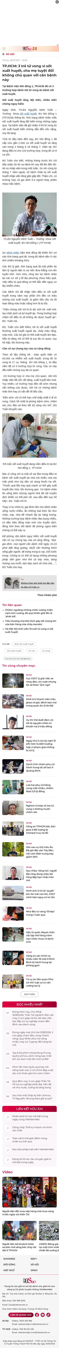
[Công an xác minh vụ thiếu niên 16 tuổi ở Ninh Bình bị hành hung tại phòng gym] (13, 958)
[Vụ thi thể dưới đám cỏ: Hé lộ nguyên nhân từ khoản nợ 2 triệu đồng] (13, 722)
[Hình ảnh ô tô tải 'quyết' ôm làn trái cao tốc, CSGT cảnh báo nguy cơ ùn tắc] (13, 893)
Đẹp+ (34, 1258)
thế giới (29, 1138)
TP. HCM (6, 1329)
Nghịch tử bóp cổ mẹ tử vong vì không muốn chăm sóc (40, 808)
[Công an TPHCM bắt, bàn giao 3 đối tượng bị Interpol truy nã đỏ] (13, 828)
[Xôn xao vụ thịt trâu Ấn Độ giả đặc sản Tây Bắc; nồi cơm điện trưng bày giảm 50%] (13, 849)
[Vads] (57, 45)
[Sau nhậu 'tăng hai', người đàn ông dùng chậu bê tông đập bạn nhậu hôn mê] (13, 873)
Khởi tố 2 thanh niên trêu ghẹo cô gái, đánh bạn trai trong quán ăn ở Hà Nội (41, 702)
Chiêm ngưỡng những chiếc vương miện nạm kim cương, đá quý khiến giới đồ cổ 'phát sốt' (29, 613)
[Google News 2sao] (17, 660)
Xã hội (35, 1264)
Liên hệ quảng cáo (20, 1315)
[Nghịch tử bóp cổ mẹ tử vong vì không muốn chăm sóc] (13, 808)
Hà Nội (5, 1321)
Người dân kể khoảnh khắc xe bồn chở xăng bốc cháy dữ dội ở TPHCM (19, 1247)
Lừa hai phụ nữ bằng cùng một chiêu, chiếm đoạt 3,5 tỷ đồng (39, 788)
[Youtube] (42, 1315)
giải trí (47, 1159)
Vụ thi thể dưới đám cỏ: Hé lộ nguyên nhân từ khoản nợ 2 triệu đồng (39, 723)
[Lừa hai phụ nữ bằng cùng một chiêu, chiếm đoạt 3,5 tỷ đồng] (13, 787)
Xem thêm (29, 994)
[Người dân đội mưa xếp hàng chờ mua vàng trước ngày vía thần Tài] (29, 1192)
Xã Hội (10, 54)
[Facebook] (37, 1315)
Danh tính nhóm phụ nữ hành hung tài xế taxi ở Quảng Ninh (40, 767)
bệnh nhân (13, 252)
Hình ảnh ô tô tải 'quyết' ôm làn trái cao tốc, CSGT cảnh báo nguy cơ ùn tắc (40, 894)
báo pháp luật (25, 1149)
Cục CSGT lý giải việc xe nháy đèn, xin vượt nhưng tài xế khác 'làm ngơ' (41, 681)
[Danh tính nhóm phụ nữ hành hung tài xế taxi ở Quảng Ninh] (13, 766)
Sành (34, 1270)
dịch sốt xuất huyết (24, 644)
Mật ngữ (9, 1270)
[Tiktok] (48, 1315)
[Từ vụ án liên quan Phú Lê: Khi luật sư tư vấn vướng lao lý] (13, 981)
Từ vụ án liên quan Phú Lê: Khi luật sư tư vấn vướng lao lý (39, 982)
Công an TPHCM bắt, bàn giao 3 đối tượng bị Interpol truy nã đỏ (40, 829)
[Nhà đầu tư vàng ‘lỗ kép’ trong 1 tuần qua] (13, 914)
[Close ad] (57, 2)
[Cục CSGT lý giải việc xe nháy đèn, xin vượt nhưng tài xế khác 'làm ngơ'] (13, 680)
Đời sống (9, 1264)
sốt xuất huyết (28, 113)
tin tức (31, 650)
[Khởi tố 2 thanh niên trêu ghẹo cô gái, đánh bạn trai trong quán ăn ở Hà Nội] (13, 701)
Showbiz (9, 1258)
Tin (22, 579)
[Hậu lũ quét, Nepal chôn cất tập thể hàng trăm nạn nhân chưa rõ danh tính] (13, 934)
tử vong (46, 650)
